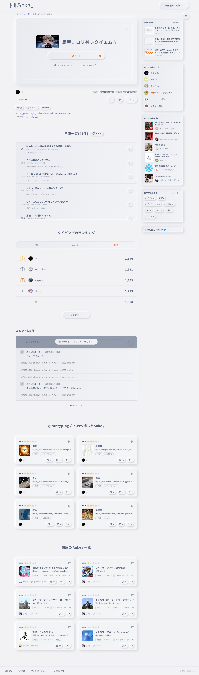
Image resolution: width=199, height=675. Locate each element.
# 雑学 (169, 210)
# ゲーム (158, 210)
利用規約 (21, 671)
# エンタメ (149, 216)
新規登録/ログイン (174, 5)
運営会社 (8, 671)
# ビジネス (149, 198)
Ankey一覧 (26, 14)
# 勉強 (161, 198)
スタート (76, 55)
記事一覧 (176, 22)
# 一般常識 (169, 204)
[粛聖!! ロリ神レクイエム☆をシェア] (119, 99)
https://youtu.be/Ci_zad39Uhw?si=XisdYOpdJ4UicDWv (43, 113)
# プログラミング (152, 204)
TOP (17, 14)
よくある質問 (59, 671)
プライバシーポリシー (39, 671)
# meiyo (45, 107)
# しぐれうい (31, 107)
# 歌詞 (19, 107)
